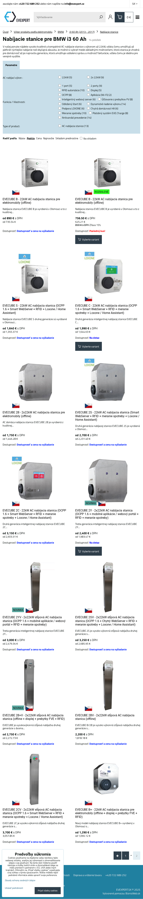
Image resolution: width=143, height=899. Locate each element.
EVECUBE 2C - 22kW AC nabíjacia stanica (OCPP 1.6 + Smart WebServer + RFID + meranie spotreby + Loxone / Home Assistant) (34, 514)
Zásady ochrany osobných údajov (20, 880)
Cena (39, 138)
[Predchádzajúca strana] (117, 855)
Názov (22, 138)
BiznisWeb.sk (132, 893)
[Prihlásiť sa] (110, 17)
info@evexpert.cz (74, 4)
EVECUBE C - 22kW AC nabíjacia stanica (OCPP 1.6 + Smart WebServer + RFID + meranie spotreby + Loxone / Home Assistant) (106, 309)
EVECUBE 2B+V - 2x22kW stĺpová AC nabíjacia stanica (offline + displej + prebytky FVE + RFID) (34, 717)
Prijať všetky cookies (48, 890)
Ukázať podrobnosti (14, 888)
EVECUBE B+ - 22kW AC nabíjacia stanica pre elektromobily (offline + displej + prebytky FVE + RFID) (106, 813)
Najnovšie (48, 138)
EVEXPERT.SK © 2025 (128, 890)
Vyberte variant (90, 239)
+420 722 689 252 (29, 4)
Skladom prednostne (66, 138)
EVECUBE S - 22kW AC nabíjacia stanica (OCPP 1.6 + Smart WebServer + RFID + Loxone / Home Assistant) (34, 309)
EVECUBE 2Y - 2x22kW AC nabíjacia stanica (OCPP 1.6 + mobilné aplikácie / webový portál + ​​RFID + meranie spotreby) (107, 514)
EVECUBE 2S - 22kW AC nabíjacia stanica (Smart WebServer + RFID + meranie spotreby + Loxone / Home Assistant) (107, 416)
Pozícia (31, 138)
